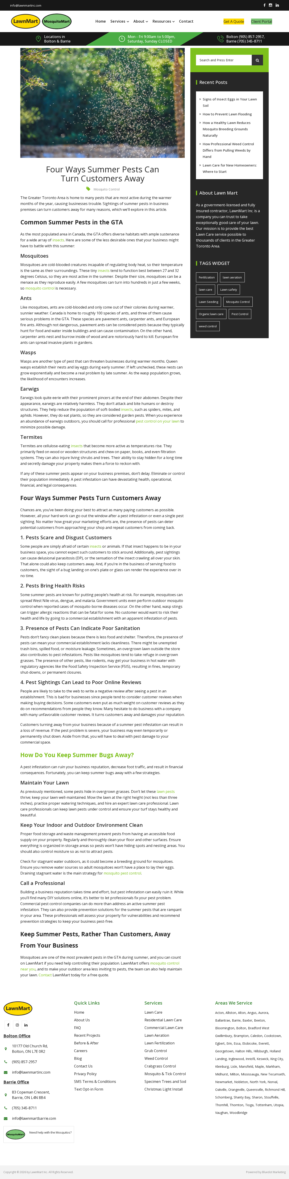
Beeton (259, 1020)
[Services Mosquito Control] (57, 21)
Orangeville (236, 1089)
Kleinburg (222, 1066)
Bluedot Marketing (274, 1172)
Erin (229, 1043)
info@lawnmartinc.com (25, 5)
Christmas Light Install (163, 1089)
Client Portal (261, 21)
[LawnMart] (26, 21)
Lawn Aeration (156, 1035)
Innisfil (250, 1059)
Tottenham (263, 1105)
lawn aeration (232, 277)
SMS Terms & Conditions (95, 1081)
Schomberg (223, 1097)
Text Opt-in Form (88, 1089)
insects (58, 240)
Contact (186, 21)
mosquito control (39, 288)
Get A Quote (234, 21)
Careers (80, 1050)
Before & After (86, 1043)
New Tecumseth (273, 1074)
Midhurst (221, 1074)
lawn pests (166, 791)
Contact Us (83, 1066)
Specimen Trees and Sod (165, 1081)
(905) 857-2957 (24, 1061)
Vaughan (221, 1112)
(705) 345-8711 (24, 1107)
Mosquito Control (106, 189)
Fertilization (207, 277)
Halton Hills (243, 1051)
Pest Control (240, 314)
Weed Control (156, 1058)
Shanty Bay (242, 1097)
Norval (272, 1082)
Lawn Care (153, 1012)
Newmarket (223, 1082)
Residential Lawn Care (163, 1019)
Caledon (256, 1036)
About (139, 21)
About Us (82, 1019)
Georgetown (224, 1051)
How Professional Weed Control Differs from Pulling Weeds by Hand (228, 150)
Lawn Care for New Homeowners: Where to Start (230, 168)
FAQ (77, 1027)
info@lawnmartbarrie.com (34, 1118)
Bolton (241, 1028)
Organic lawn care (211, 314)
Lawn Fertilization (159, 1043)
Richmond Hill (275, 1089)
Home (101, 21)
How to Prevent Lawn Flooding (227, 114)
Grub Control (155, 1050)
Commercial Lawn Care (163, 1027)
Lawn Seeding (208, 302)
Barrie (236, 1020)
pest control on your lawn (157, 421)
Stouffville (271, 1097)
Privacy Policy (85, 1073)
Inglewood (236, 1059)
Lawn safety (228, 290)
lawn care (205, 290)
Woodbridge (238, 1112)
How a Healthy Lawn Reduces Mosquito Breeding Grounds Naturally (227, 129)
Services (117, 21)
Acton (219, 1012)
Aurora (263, 1012)
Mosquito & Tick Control (165, 1073)
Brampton (241, 1036)
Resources (162, 21)
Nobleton (241, 1082)
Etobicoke (249, 1043)
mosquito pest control (122, 873)
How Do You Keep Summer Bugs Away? (77, 755)
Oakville (220, 1089)
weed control (208, 326)
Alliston (231, 1012)
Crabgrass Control (160, 1066)
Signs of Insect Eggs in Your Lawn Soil (230, 102)
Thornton (236, 1105)
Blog (78, 1058)
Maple (259, 1066)
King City (276, 1059)
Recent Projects (87, 1035)
